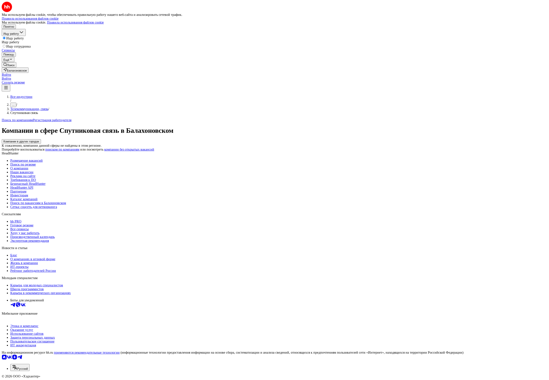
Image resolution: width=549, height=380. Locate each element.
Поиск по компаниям (17, 120)
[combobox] (20, 367)
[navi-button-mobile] (6, 87)
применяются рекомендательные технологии (87, 352)
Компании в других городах (21, 141)
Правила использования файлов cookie (75, 22)
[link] (9, 64)
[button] (6, 74)
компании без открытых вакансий (129, 149)
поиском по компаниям (62, 149)
